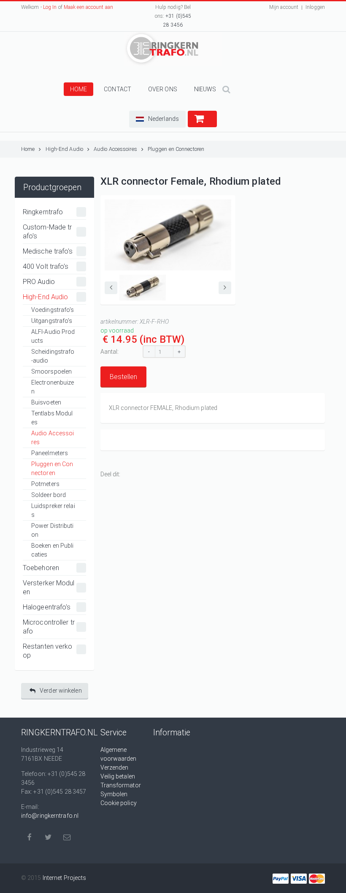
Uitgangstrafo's (52, 320)
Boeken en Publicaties (52, 550)
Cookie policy (118, 803)
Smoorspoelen (51, 371)
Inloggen (315, 7)
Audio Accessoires (115, 149)
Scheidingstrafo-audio (53, 356)
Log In (50, 7)
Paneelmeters (49, 453)
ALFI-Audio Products (53, 336)
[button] (157, 119)
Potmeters (45, 484)
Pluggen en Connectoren (176, 149)
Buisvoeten (46, 402)
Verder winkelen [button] (61, 690)
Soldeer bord (48, 495)
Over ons (162, 89)
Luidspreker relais (53, 510)
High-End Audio (64, 149)
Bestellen (123, 377)
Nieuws (205, 89)
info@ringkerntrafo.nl (49, 815)
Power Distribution (52, 530)
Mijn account (283, 7)
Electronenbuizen (52, 387)
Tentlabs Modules (52, 418)
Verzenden (114, 767)
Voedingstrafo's (52, 309)
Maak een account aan (88, 7)
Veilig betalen (117, 776)
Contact (117, 89)
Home (78, 89)
